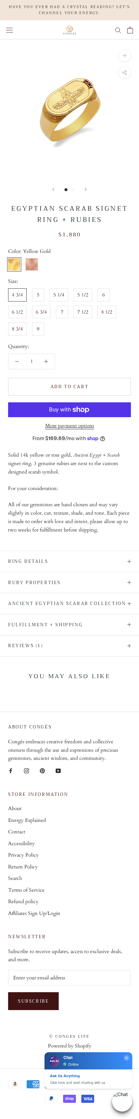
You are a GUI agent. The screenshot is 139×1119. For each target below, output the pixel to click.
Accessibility (21, 843)
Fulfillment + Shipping (45, 625)
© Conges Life (69, 1036)
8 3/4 (17, 328)
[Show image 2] (73, 189)
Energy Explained (27, 820)
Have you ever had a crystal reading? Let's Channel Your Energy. (69, 10)
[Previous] (53, 189)
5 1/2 (82, 294)
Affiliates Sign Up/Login (34, 913)
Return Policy (23, 866)
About (15, 808)
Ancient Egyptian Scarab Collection (67, 603)
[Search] (118, 30)
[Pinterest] (42, 770)
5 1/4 (58, 294)
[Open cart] (130, 30)
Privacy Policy (23, 855)
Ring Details (28, 561)
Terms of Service (26, 890)
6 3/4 (41, 312)
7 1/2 (82, 312)
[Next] (86, 189)
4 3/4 (17, 294)
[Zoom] (125, 55)
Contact (16, 831)
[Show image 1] (65, 189)
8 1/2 (106, 312)
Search (15, 878)
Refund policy (23, 901)
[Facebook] (10, 770)
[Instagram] (26, 770)
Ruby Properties (34, 582)
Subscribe (33, 1001)
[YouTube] (58, 770)
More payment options (69, 425)
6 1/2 (17, 312)
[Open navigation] (9, 30)
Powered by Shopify (69, 1045)
